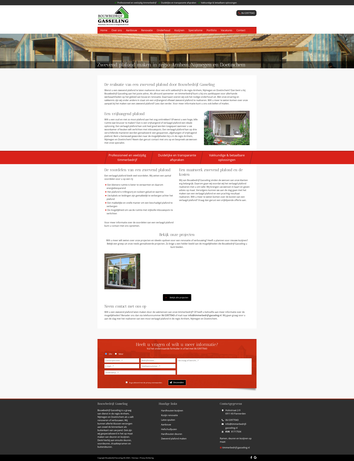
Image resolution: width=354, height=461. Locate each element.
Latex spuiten (168, 419)
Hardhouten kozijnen (172, 410)
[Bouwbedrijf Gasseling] (113, 24)
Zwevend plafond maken (174, 438)
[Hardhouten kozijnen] (122, 271)
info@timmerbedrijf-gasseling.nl (205, 315)
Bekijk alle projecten (179, 297)
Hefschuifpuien (169, 429)
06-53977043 (168, 315)
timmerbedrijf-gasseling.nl (236, 447)
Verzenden (178, 382)
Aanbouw (166, 424)
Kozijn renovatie (169, 415)
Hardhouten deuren (171, 433)
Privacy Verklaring (147, 458)
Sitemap (135, 458)
